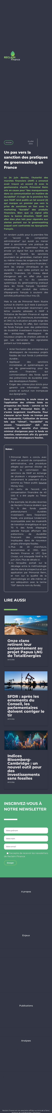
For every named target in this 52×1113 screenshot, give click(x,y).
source (43, 483)
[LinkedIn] (45, 142)
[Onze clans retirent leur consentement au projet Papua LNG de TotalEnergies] (26, 625)
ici (39, 559)
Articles (9, 142)
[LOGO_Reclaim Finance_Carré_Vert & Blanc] (12, 51)
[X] (41, 142)
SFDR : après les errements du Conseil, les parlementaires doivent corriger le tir (25, 705)
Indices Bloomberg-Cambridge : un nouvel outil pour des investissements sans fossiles (24, 767)
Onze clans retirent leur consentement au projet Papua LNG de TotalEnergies (25, 648)
